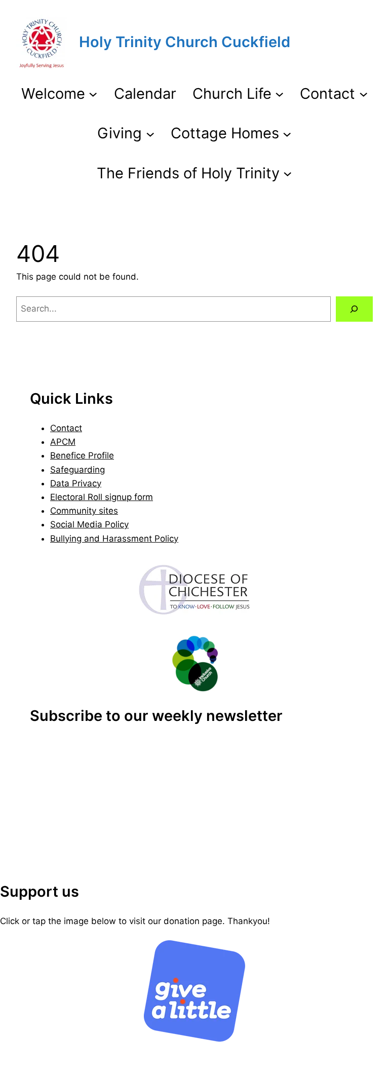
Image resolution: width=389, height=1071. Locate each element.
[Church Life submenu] (279, 93)
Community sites (84, 511)
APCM (62, 442)
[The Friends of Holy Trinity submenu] (287, 173)
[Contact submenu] (363, 93)
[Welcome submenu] (93, 93)
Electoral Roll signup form (101, 497)
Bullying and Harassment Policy (114, 538)
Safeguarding (77, 470)
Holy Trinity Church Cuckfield (184, 42)
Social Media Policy (89, 524)
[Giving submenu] (150, 133)
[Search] (354, 309)
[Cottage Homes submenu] (287, 133)
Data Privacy (75, 483)
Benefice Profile (82, 455)
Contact (66, 428)
